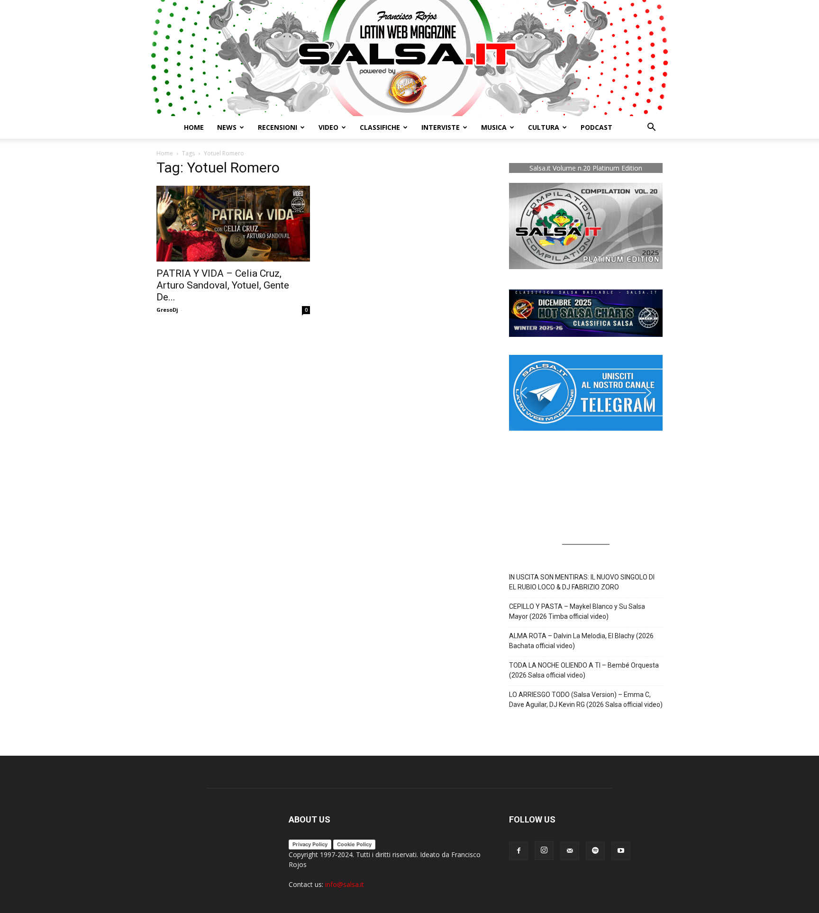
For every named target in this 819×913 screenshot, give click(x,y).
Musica (494, 127)
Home (194, 127)
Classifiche (380, 127)
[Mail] (569, 850)
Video (328, 127)
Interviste (440, 127)
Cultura (543, 127)
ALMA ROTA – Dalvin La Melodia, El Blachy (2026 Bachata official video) (581, 641)
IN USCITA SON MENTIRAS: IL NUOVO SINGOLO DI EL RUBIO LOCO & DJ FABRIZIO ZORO (582, 582)
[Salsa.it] (409, 58)
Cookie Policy (354, 844)
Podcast (596, 127)
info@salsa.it (344, 884)
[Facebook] (518, 850)
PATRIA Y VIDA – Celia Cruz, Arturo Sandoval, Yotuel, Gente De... (222, 285)
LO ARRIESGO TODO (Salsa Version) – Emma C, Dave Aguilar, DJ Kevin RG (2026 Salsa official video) (586, 699)
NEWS (227, 127)
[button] (651, 128)
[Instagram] (544, 850)
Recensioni (277, 127)
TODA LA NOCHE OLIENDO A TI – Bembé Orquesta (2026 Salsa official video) (584, 670)
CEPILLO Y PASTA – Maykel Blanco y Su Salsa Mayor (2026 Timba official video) (577, 611)
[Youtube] (620, 850)
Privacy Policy (310, 844)
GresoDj (167, 309)
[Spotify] (595, 850)
